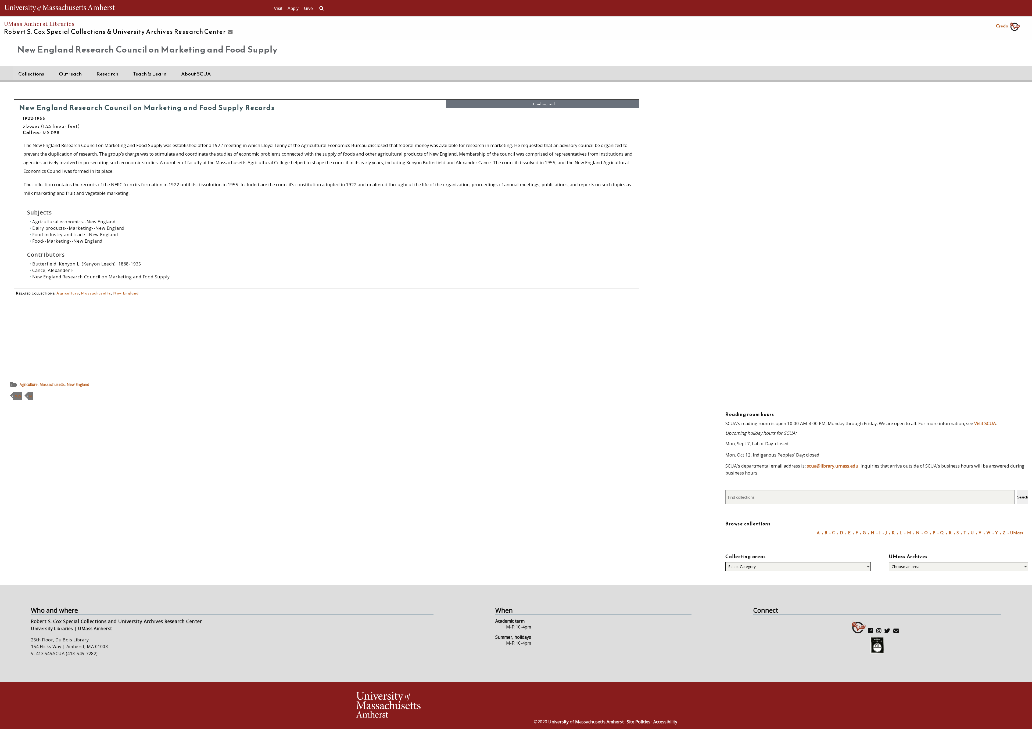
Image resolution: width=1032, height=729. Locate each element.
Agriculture (67, 293)
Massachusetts (96, 293)
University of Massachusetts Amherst (586, 722)
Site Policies (638, 722)
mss (18, 396)
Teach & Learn (149, 74)
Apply (293, 8)
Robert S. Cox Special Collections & (115, 32)
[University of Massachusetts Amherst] (435, 705)
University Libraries (52, 628)
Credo (1002, 26)
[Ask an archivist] (229, 32)
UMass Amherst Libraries (39, 23)
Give (308, 8)
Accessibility (665, 722)
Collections (31, 74)
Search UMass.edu (321, 8)
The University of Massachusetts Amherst (59, 8)
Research (107, 74)
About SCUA (196, 74)
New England (126, 293)
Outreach (70, 74)
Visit (278, 8)
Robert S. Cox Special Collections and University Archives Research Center (116, 621)
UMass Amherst (95, 628)
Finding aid (544, 104)
